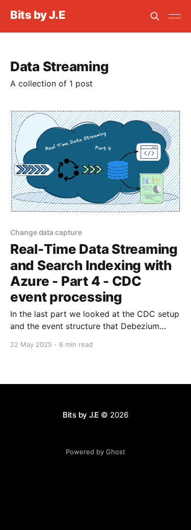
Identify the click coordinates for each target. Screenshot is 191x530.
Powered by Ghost (95, 452)
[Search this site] (155, 16)
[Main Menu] (174, 16)
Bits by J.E (37, 15)
